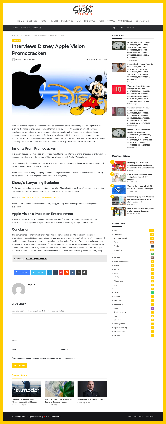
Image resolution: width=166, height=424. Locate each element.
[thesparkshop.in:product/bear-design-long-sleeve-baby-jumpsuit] (119, 177)
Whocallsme (118, 281)
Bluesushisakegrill (120, 238)
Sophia (31, 284)
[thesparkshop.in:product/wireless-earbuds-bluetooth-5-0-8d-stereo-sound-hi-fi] (119, 200)
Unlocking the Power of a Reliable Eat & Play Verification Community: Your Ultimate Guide (140, 165)
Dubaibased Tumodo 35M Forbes (91, 400)
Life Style (89, 21)
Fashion (117, 297)
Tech (101, 21)
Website (64, 349)
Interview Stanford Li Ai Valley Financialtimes (40, 197)
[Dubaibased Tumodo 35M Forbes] (92, 389)
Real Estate (118, 300)
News (116, 273)
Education (117, 320)
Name (15, 340)
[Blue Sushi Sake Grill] (83, 10)
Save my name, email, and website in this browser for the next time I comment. (44, 358)
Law (78, 21)
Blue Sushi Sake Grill (53, 417)
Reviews (117, 335)
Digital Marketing (120, 328)
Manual (116, 269)
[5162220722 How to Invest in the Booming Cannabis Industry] (59, 389)
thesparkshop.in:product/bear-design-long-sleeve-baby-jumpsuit (139, 177)
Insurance (67, 21)
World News (125, 21)
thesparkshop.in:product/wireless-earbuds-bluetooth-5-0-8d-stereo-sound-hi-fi (140, 199)
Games (116, 308)
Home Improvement (121, 262)
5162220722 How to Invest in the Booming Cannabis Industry (59, 401)
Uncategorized (119, 324)
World (116, 242)
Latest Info (24, 35)
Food (43, 21)
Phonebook (118, 234)
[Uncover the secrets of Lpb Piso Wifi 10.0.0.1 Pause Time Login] (119, 189)
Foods (116, 246)
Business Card (119, 331)
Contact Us (142, 21)
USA (115, 230)
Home (20, 21)
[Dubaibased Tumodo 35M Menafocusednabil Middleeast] (26, 389)
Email (14, 349)
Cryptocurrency (120, 312)
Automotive (118, 304)
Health (54, 21)
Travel (111, 21)
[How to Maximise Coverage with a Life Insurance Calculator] (119, 211)
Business (32, 21)
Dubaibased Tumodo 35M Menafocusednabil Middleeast (24, 401)
